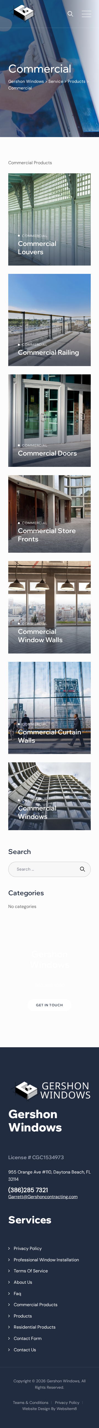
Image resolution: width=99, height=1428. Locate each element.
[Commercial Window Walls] (49, 607)
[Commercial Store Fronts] (49, 514)
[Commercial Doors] (49, 420)
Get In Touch (49, 1005)
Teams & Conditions (30, 1402)
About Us (23, 1282)
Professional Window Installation (46, 1260)
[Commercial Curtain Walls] (49, 708)
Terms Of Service (31, 1271)
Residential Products (35, 1327)
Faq (17, 1293)
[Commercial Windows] (49, 796)
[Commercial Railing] (49, 320)
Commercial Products (35, 1305)
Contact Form (28, 1338)
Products (23, 1316)
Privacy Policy (28, 1248)
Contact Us (25, 1350)
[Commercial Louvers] (49, 219)
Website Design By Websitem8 (49, 1408)
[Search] (70, 13)
